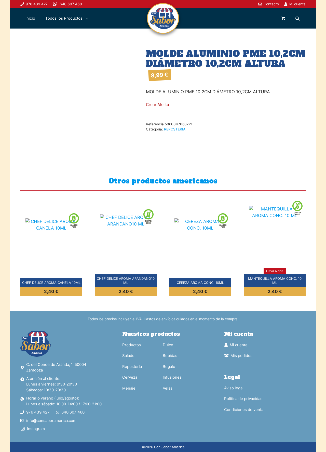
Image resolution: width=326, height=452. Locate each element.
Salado (128, 355)
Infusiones (172, 377)
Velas (167, 388)
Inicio (30, 18)
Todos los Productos (64, 18)
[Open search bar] (298, 18)
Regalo (169, 366)
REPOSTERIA (174, 129)
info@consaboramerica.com (51, 420)
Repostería (132, 366)
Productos (131, 344)
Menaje (128, 388)
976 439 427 (38, 412)
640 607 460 (73, 412)
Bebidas (170, 355)
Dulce (168, 344)
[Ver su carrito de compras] (283, 18)
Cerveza (129, 377)
